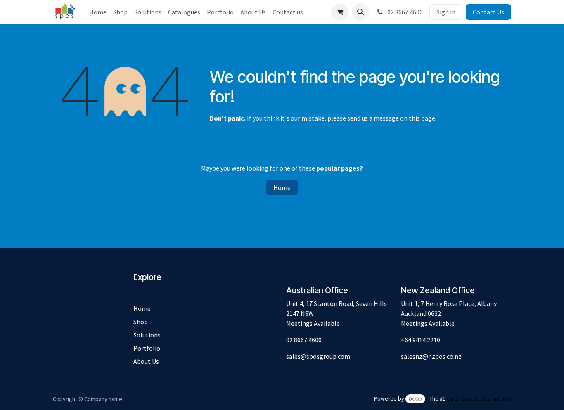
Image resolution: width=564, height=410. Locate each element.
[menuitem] (98, 12)
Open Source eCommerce (479, 398)
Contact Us (488, 12)
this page (422, 118)
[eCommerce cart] (339, 12)
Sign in (445, 12)
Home (282, 187)
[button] (360, 12)
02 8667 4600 (404, 12)
